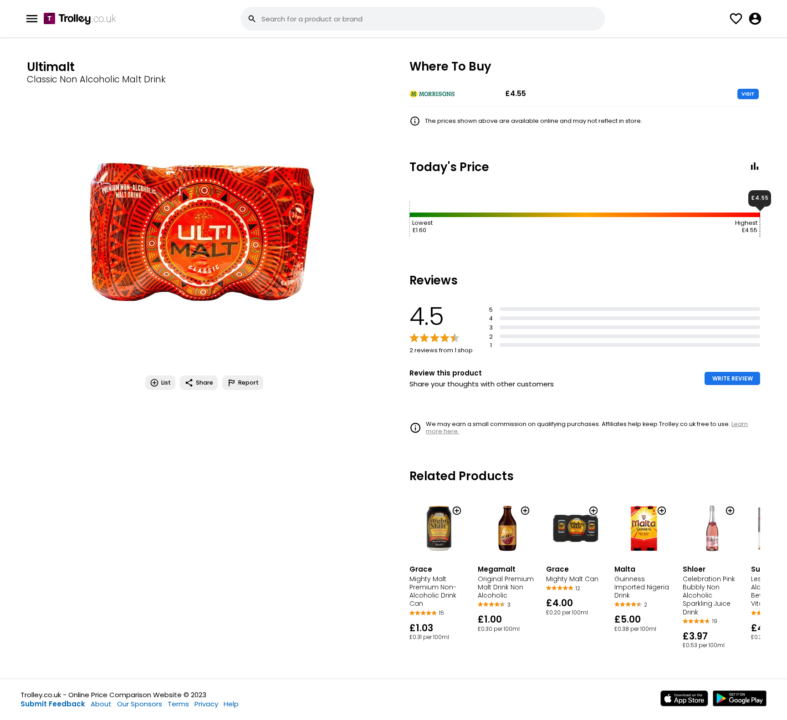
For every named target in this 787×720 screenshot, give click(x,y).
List (166, 382)
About (101, 704)
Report (248, 382)
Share (204, 382)
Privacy (206, 704)
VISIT (748, 93)
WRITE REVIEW (732, 378)
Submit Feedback (52, 704)
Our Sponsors (139, 704)
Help (231, 704)
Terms (178, 704)
